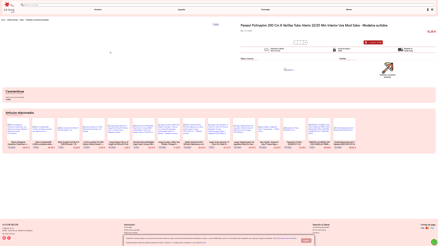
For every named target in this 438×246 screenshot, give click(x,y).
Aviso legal (128, 227)
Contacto (316, 233)
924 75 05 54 (10, 234)
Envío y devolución (319, 230)
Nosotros (98, 9)
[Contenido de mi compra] (432, 9)
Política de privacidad (131, 230)
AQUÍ (204, 243)
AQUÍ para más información (287, 238)
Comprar (375, 42)
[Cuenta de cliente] (427, 9)
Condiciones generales (321, 227)
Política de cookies (130, 233)
